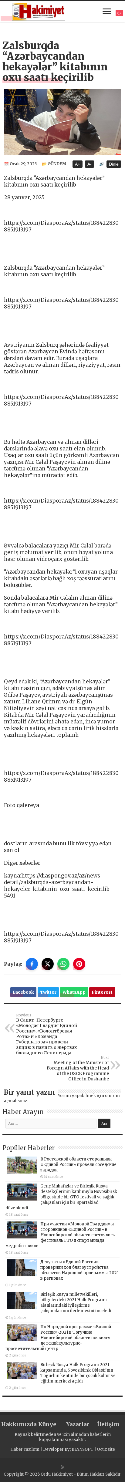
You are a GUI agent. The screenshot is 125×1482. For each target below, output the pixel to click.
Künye (47, 1424)
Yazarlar (77, 1424)
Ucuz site (106, 1449)
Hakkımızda (16, 1424)
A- (89, 164)
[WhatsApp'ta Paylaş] (63, 964)
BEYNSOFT (82, 1449)
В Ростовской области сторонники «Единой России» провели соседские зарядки (78, 1165)
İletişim (108, 1424)
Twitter (48, 992)
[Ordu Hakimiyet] (38, 10)
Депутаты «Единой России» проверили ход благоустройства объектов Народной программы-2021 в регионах (79, 1270)
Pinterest (102, 992)
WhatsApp (74, 992)
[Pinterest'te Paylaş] (79, 964)
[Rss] (62, 1467)
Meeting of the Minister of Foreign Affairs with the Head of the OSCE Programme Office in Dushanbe (78, 1069)
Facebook (23, 992)
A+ (77, 164)
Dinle (114, 164)
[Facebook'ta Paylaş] (32, 964)
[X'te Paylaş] (48, 964)
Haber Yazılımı (24, 1449)
